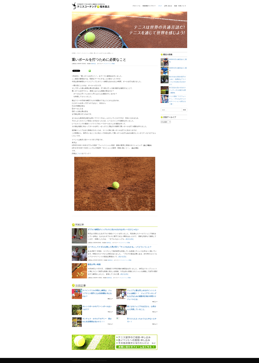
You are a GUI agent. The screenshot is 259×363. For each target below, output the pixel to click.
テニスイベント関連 (87, 53)
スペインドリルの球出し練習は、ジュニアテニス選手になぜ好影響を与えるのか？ (97, 293)
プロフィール (136, 6)
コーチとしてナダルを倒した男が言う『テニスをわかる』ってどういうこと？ (120, 246)
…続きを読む (129, 239)
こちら (79, 153)
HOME (73, 53)
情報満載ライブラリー (149, 6)
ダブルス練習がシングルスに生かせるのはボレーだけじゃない (113, 229)
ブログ (160, 6)
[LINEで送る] (90, 70)
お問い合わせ (168, 6)
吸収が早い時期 (94, 264)
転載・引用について (180, 6)
